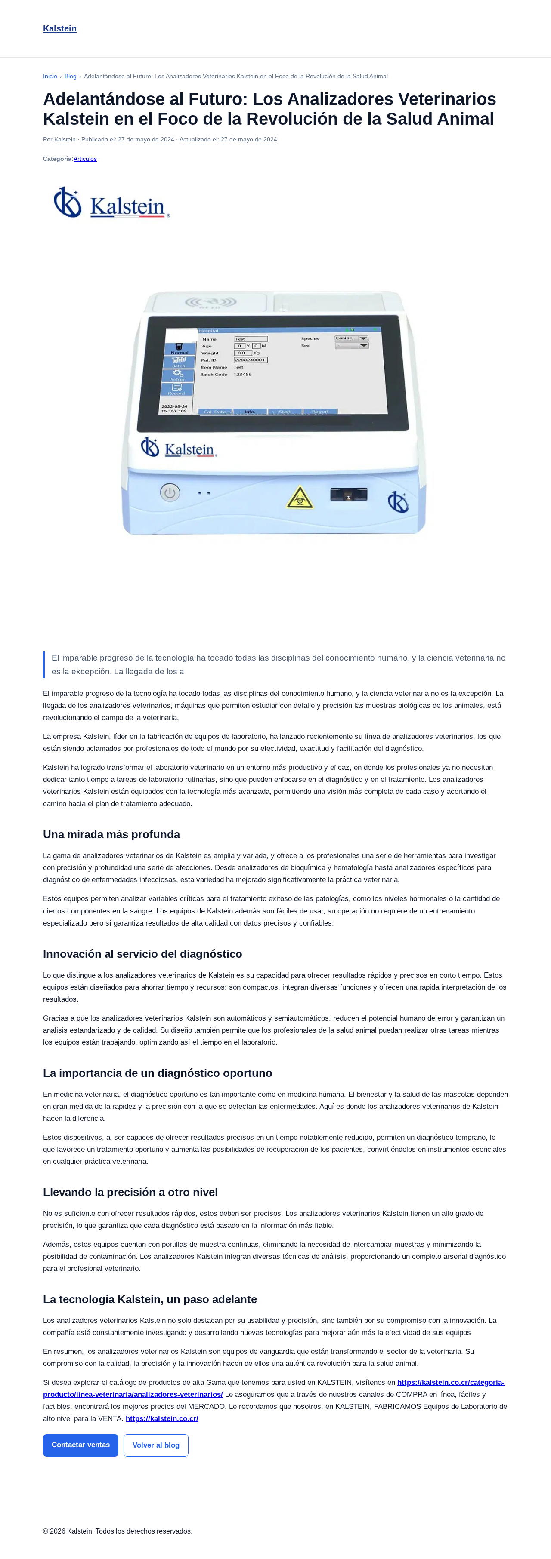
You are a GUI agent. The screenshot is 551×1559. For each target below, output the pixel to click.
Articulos (85, 158)
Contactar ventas (81, 1445)
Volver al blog (156, 1445)
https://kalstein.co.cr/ (162, 1418)
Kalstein (60, 28)
